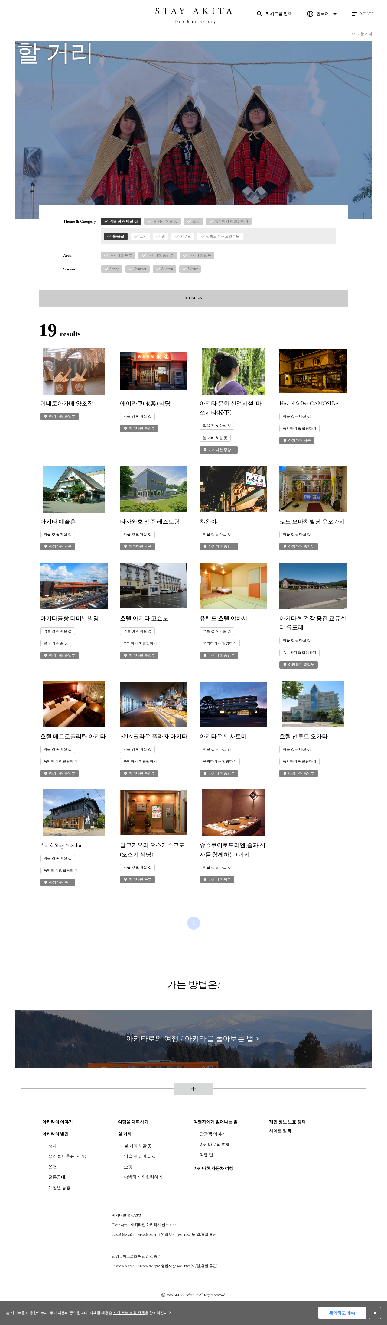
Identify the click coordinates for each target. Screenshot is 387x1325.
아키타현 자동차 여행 (213, 1168)
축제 (52, 1146)
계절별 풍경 (59, 1187)
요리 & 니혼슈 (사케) (67, 1156)
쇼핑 (128, 1166)
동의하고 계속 (342, 1312)
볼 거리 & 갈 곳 (138, 1146)
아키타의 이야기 (57, 1121)
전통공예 (56, 1177)
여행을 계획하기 (133, 1121)
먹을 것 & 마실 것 (140, 1156)
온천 (52, 1166)
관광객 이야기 (213, 1133)
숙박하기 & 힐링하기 (143, 1177)
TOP (353, 34)
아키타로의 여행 (215, 1144)
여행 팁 (206, 1154)
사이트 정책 (280, 1130)
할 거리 (366, 34)
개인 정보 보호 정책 (287, 1121)
